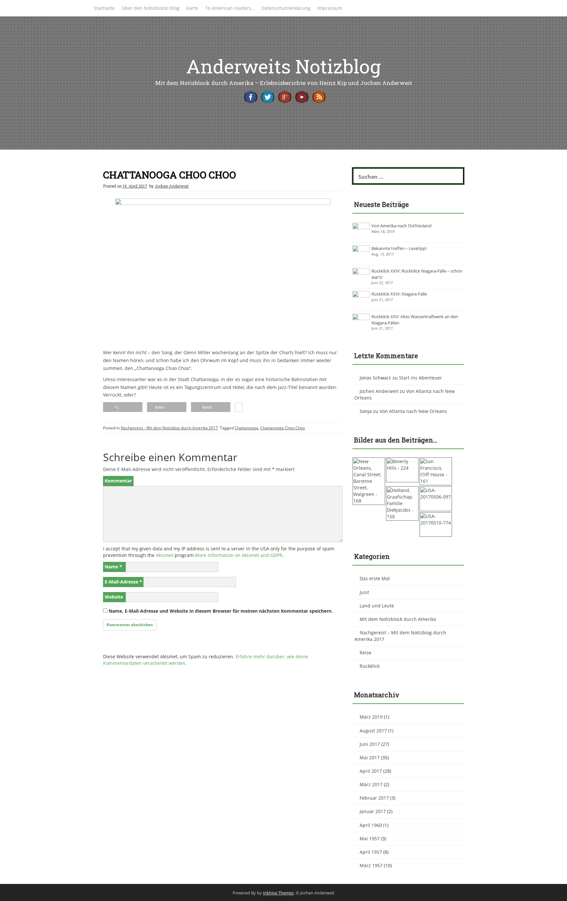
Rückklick (370, 666)
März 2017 (371, 784)
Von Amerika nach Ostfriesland (401, 226)
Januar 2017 (373, 811)
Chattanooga (246, 428)
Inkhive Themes (278, 893)
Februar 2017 (374, 798)
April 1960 (371, 825)
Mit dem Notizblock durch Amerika (398, 619)
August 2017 (373, 730)
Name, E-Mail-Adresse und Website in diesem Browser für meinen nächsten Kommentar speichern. (221, 611)
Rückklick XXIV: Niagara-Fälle (399, 294)
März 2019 (371, 717)
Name (113, 566)
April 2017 (371, 771)
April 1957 (371, 852)
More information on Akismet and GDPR (239, 555)
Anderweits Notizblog (283, 66)
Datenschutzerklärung (286, 8)
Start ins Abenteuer (420, 378)
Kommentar (118, 481)
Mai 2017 (370, 757)
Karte (192, 8)
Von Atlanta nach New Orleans (413, 411)
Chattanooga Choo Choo (282, 428)
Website (114, 597)
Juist (364, 592)
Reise (365, 652)
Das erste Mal (375, 578)
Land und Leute (377, 606)
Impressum (329, 8)
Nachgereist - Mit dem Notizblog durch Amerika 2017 (169, 428)
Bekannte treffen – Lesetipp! (399, 248)
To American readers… (230, 8)
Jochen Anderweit (172, 186)
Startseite (104, 8)
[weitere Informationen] (238, 408)
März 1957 (371, 865)
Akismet (164, 555)
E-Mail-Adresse (123, 582)
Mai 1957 (370, 838)
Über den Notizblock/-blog (150, 8)
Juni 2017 (370, 744)
